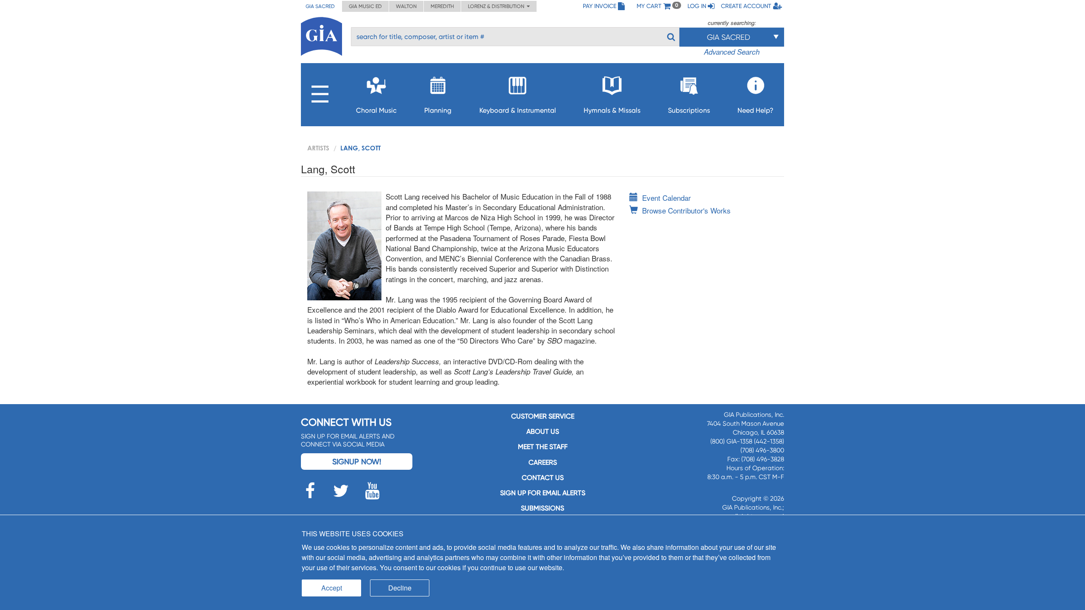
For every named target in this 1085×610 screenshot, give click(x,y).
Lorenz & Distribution (497, 6)
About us (542, 431)
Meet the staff (543, 447)
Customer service (542, 416)
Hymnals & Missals (612, 110)
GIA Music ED (365, 6)
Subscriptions (689, 110)
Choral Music (376, 110)
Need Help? (755, 110)
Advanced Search (732, 52)
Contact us (543, 478)
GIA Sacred (320, 6)
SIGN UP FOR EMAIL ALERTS (542, 493)
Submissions (542, 508)
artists (318, 148)
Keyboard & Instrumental (517, 110)
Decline (400, 588)
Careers (543, 462)
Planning (437, 110)
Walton (406, 6)
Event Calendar (666, 197)
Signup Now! (356, 461)
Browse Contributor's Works (686, 210)
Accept (331, 588)
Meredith (442, 6)
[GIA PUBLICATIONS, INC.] (321, 35)
